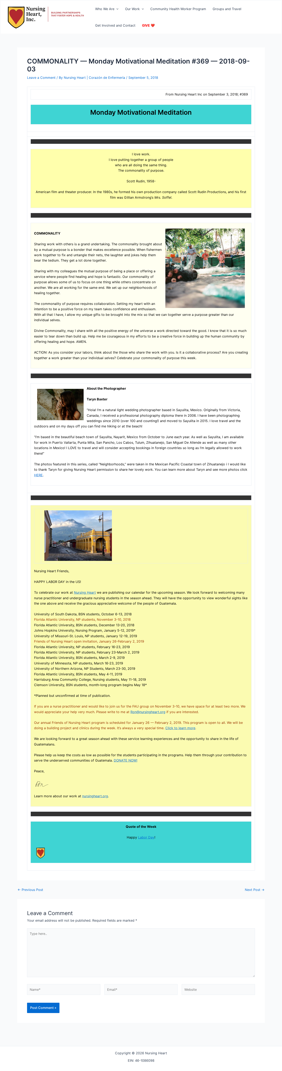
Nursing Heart (85, 592)
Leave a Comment (41, 77)
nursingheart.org (95, 796)
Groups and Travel (227, 9)
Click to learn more (180, 728)
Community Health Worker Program (178, 9)
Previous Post (30, 889)
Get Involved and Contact (115, 25)
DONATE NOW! (125, 760)
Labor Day (146, 837)
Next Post (254, 889)
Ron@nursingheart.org (147, 712)
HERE (38, 475)
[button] (116, 9)
